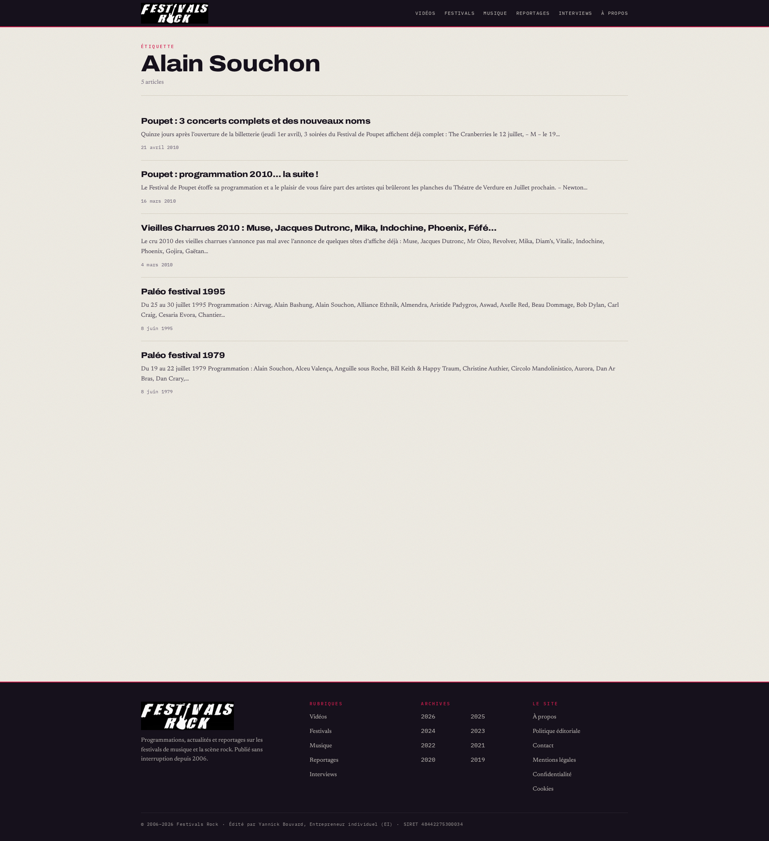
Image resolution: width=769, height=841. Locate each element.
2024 (428, 730)
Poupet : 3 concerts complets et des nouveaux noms (255, 121)
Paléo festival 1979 (183, 355)
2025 (478, 716)
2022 (428, 745)
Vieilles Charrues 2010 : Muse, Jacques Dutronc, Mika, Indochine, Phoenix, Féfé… (318, 227)
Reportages (533, 13)
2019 (478, 759)
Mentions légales (554, 760)
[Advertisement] (381, 536)
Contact (543, 746)
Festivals (460, 13)
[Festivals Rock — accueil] (174, 13)
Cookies (543, 789)
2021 (478, 745)
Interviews (575, 13)
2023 (478, 730)
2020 (428, 759)
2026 (428, 716)
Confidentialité (552, 775)
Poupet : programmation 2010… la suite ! (229, 174)
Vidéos (425, 13)
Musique (495, 13)
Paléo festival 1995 (183, 291)
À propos (614, 13)
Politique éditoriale (556, 731)
